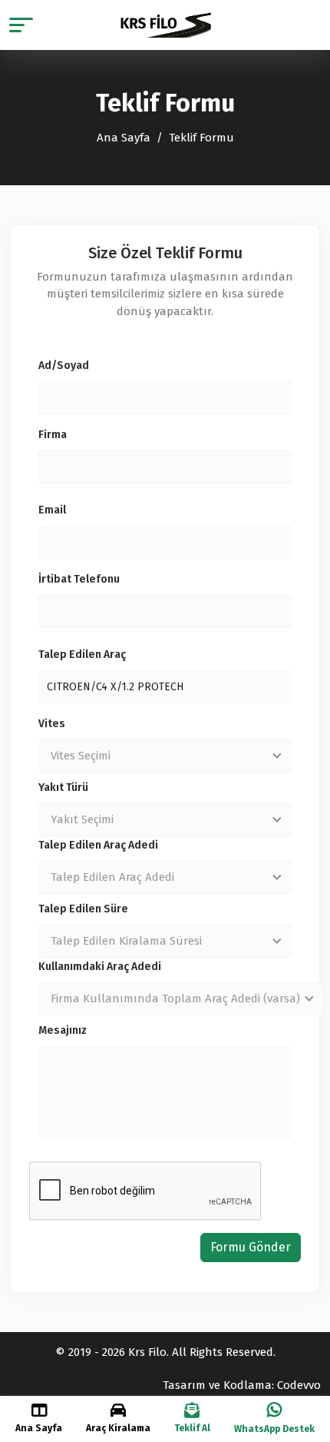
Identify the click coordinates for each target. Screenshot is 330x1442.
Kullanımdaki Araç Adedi (99, 966)
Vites (51, 723)
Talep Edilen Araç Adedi (98, 845)
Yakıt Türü (63, 787)
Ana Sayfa (123, 138)
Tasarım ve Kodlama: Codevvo (242, 1385)
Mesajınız (62, 1030)
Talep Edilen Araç (82, 654)
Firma (52, 434)
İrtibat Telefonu (79, 579)
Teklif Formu (201, 138)
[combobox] (165, 755)
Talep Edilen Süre (83, 908)
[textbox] (165, 755)
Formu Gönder (250, 1247)
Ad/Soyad (63, 365)
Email (52, 510)
